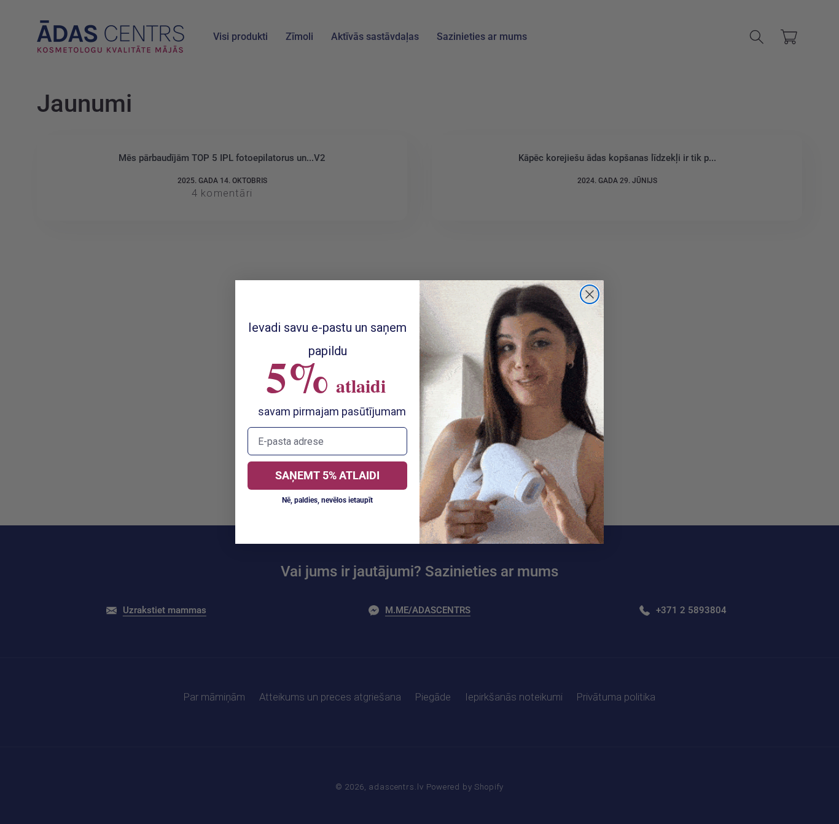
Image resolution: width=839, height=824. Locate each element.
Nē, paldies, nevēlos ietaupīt (327, 500)
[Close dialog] (589, 294)
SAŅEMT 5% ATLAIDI (327, 475)
